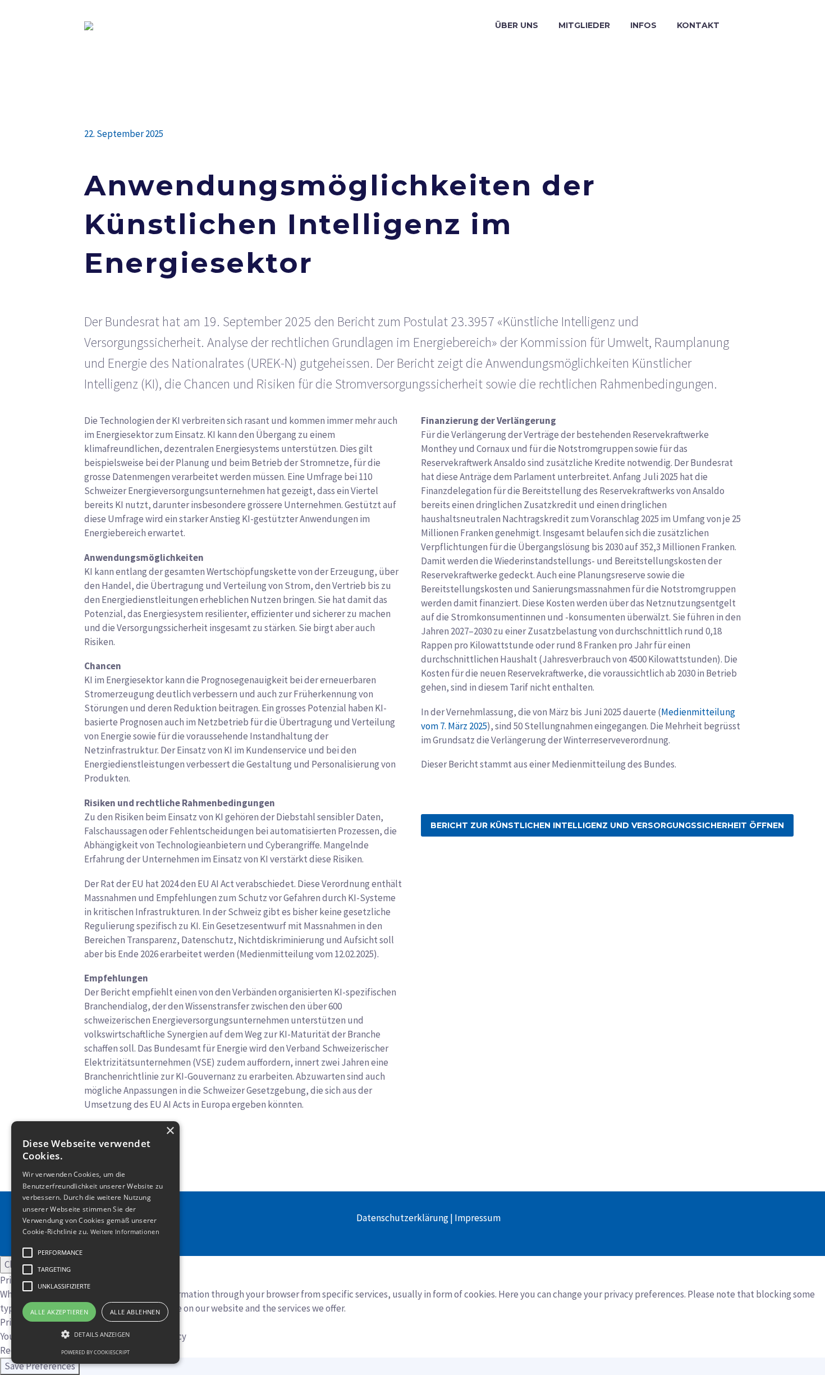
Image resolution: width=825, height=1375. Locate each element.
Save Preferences (39, 1366)
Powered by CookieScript (95, 1352)
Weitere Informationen (124, 1231)
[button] (27, 1252)
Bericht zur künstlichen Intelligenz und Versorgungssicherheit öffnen (607, 825)
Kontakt (698, 25)
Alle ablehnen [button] (135, 1312)
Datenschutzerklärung (402, 1218)
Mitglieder (584, 25)
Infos (643, 25)
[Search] (740, 26)
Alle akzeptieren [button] (59, 1312)
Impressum (478, 1218)
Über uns (516, 25)
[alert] (95, 1242)
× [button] (170, 1131)
